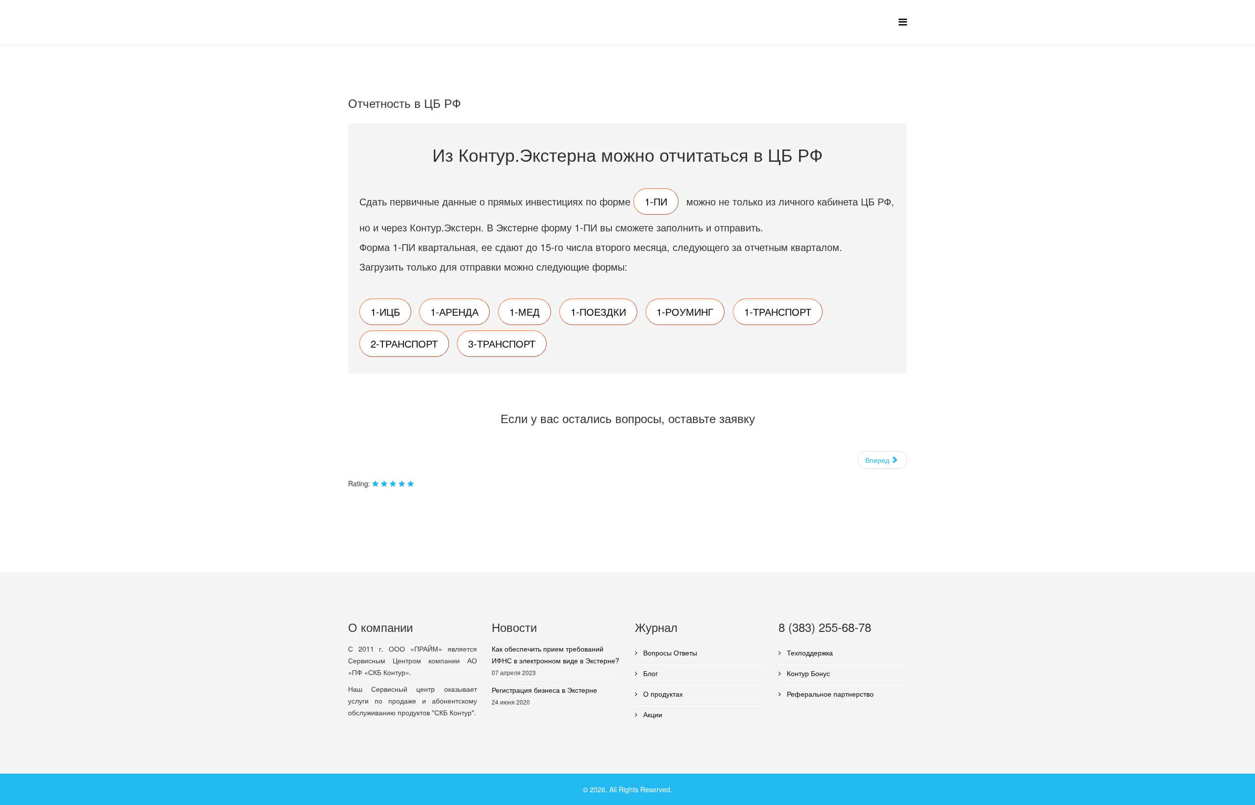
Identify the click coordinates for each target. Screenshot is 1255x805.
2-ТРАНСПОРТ (404, 343)
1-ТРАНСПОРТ (777, 311)
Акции (651, 714)
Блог (649, 673)
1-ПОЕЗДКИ (598, 311)
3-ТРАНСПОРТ (501, 343)
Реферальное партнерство (829, 694)
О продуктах (662, 694)
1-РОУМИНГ (684, 311)
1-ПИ (656, 201)
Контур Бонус (807, 673)
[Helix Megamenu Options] (903, 21)
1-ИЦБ (385, 311)
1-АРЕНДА (454, 311)
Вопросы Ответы (669, 652)
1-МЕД (524, 311)
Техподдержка (809, 652)
